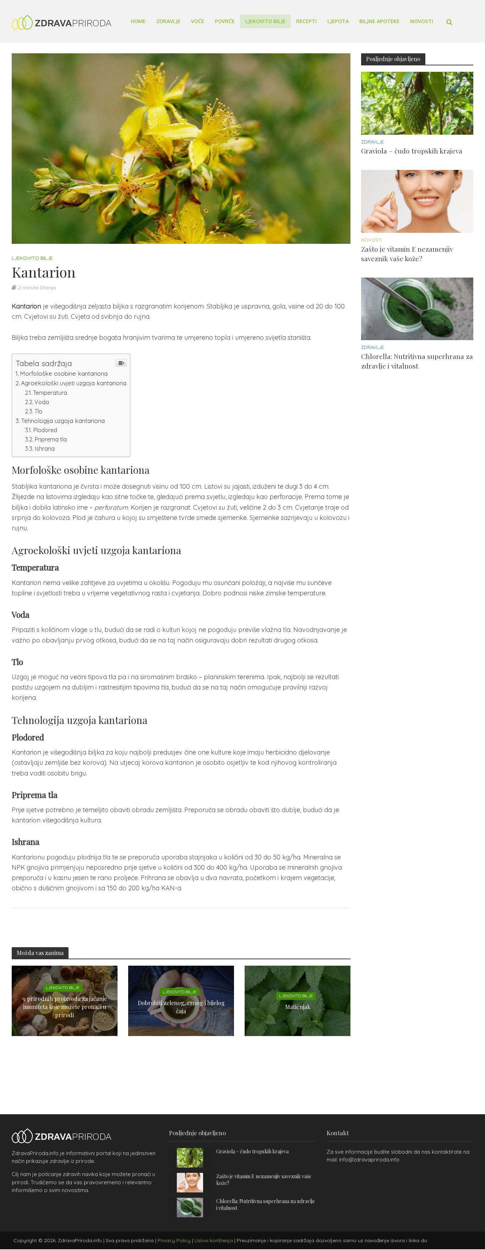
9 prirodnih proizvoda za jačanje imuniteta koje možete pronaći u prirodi (64, 1007)
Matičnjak (297, 1006)
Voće (197, 21)
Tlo (38, 411)
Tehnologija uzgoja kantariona (63, 420)
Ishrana (44, 448)
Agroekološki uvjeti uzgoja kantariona (73, 383)
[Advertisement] (414, 505)
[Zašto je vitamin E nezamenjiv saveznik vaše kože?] (417, 200)
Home (138, 21)
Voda (41, 402)
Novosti (421, 21)
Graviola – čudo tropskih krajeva (411, 150)
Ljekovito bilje (265, 21)
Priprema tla (50, 439)
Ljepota (338, 21)
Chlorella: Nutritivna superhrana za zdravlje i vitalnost (417, 361)
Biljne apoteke (379, 21)
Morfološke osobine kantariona (64, 373)
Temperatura (50, 392)
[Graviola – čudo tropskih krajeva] (417, 102)
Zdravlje (168, 21)
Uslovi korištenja (214, 1240)
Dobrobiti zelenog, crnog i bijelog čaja (181, 1006)
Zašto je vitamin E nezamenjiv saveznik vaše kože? (407, 253)
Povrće (225, 21)
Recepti (306, 21)
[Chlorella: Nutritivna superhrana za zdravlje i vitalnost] (417, 308)
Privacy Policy (174, 1240)
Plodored (45, 430)
